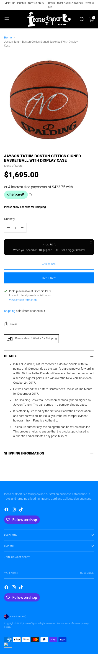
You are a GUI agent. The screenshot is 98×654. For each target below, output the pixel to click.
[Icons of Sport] (49, 19)
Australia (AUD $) (18, 616)
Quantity (9, 219)
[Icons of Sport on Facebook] (7, 510)
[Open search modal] (81, 19)
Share (14, 324)
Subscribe (87, 572)
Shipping (9, 311)
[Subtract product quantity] (8, 228)
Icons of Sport (13, 165)
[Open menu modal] (6, 19)
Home (8, 37)
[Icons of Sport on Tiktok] (21, 510)
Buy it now (49, 277)
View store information (23, 300)
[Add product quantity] (22, 228)
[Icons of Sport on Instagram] (14, 510)
